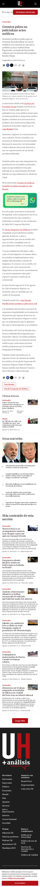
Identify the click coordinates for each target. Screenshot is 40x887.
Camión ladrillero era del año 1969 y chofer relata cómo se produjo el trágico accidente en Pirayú (20, 476)
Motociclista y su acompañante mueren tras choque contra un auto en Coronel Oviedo (14, 532)
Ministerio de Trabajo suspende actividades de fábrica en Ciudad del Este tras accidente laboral (17, 691)
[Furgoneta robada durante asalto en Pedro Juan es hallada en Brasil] (33, 559)
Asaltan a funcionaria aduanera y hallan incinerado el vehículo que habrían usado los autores (17, 595)
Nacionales (6, 22)
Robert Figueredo (27, 551)
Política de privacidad (16, 878)
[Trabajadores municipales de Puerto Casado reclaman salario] (33, 654)
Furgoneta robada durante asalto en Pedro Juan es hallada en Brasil (13, 564)
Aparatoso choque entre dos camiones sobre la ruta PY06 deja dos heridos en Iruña (21, 504)
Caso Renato (9, 384)
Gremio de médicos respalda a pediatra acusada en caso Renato (18, 186)
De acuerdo (20, 883)
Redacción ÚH (26, 646)
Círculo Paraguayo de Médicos (17, 230)
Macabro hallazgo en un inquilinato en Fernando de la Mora (21, 485)
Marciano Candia (20, 412)
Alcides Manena (26, 679)
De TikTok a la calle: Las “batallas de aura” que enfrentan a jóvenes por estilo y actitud (12, 424)
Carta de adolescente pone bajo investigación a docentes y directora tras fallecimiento (20, 494)
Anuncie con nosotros (27, 776)
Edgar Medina (26, 614)
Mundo (5, 419)
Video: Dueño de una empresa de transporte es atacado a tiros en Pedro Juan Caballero (13, 405)
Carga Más (20, 721)
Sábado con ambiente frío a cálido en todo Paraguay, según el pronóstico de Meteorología (16, 627)
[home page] (20, 4)
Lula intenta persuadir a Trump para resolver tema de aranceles (20, 466)
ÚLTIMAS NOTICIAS (25, 12)
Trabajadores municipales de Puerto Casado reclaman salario (13, 658)
